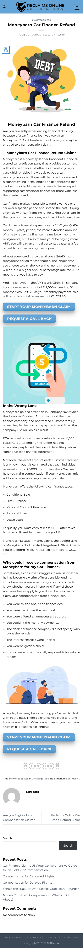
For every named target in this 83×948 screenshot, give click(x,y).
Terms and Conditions (63, 937)
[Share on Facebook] (32, 766)
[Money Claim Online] (40, 6)
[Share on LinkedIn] (57, 766)
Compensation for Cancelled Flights (28, 876)
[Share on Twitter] (38, 766)
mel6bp (59, 35)
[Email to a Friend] (44, 766)
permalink (73, 778)
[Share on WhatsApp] (25, 766)
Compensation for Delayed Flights (27, 882)
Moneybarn (11, 159)
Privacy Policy (15, 937)
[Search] (4, 6)
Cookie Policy (36, 937)
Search (7, 838)
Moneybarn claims (40, 186)
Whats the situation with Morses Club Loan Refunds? (41, 889)
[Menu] (77, 6)
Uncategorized (41, 20)
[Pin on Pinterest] (51, 766)
